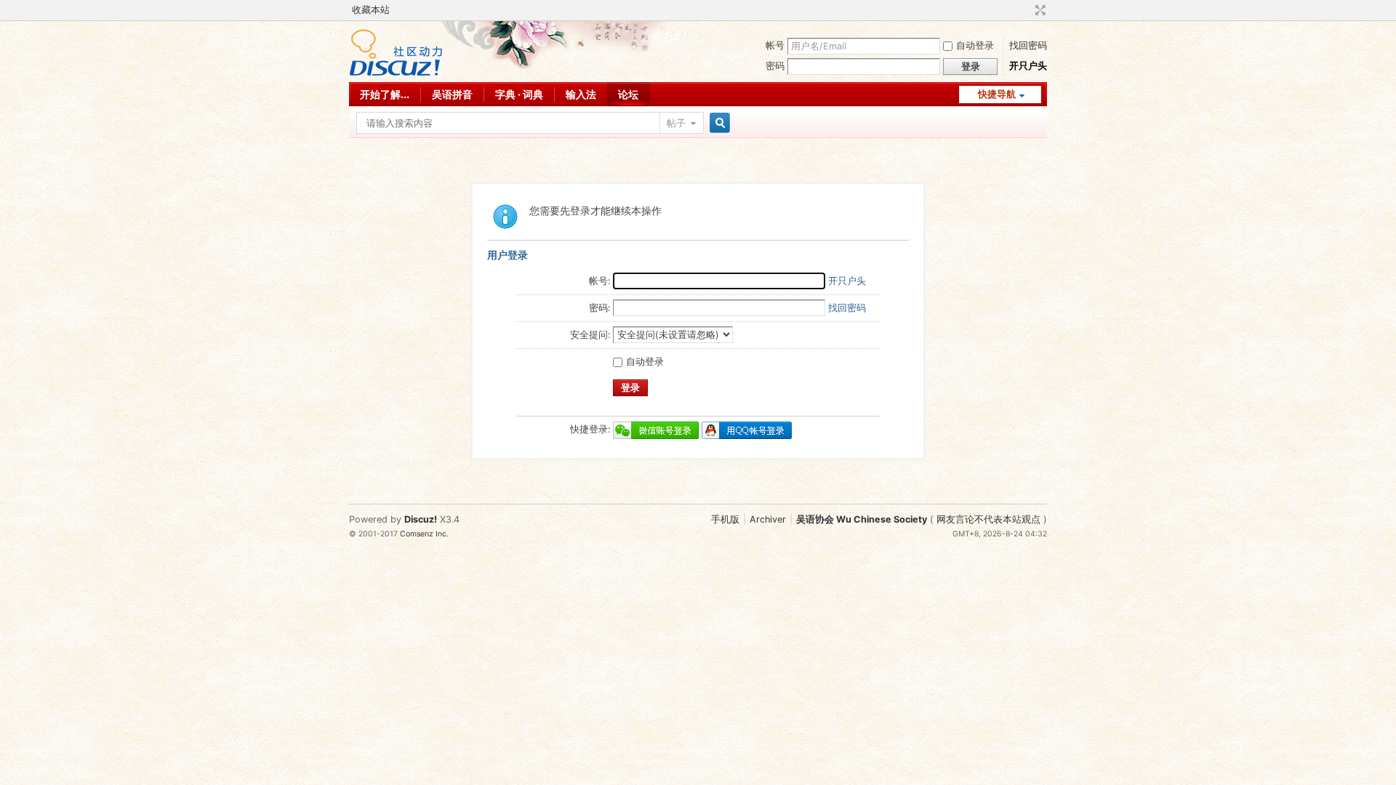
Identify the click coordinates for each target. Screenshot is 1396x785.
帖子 (676, 123)
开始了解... (384, 94)
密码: (599, 307)
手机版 (725, 519)
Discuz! (420, 519)
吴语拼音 (452, 94)
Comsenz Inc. (424, 534)
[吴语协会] (396, 73)
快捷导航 (997, 94)
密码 (775, 65)
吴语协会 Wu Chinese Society (861, 519)
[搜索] (717, 123)
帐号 (775, 45)
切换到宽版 (1038, 10)
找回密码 (1028, 45)
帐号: (599, 280)
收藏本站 (371, 9)
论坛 (628, 94)
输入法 (581, 94)
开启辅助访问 (1026, 10)
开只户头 (1028, 65)
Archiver (768, 519)
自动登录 (975, 45)
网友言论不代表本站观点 (988, 519)
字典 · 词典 (519, 94)
